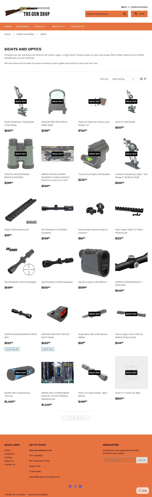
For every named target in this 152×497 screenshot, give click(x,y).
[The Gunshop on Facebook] (70, 487)
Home (7, 26)
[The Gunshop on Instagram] (75, 487)
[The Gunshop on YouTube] (80, 487)
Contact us (77, 26)
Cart (141, 13)
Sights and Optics (25, 34)
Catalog (39, 26)
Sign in (124, 7)
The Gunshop (18, 494)
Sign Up (142, 460)
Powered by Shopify (38, 494)
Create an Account (139, 7)
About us (58, 26)
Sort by (104, 79)
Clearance (22, 26)
